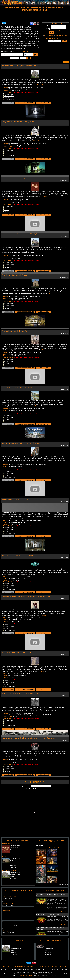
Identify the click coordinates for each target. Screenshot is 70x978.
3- (2, 908)
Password (47, 28)
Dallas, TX (8, 932)
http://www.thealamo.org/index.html (18, 298)
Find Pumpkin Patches (32, 966)
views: (14, 946)
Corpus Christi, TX (10, 919)
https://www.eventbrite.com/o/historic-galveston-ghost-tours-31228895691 (29, 715)
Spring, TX (8, 912)
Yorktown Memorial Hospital (9, 870)
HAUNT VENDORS (27, 10)
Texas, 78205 (13, 865)
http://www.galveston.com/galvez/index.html (21, 410)
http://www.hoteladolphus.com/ (17, 354)
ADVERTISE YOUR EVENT (61, 35)
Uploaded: (16, 845)
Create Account (61, 31)
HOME (6, 8)
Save (35, 962)
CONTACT (45, 10)
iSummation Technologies (26, 975)
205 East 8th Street (49, 948)
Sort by (66, 62)
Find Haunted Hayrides (20, 966)
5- (2, 921)
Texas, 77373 (13, 852)
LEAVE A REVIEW (43, 102)
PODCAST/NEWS (25, 8)
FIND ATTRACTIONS (14, 8)
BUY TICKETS (8, 102)
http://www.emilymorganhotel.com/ (18, 145)
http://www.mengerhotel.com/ (16, 522)
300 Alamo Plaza (14, 861)
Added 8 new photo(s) (63, 884)
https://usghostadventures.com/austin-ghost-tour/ (22, 761)
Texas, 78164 (13, 878)
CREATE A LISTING (48, 35)
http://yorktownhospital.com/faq (17, 89)
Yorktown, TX (9, 898)
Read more (40, 84)
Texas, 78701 (48, 952)
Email (48, 26)
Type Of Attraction (25, 786)
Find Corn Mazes (43, 966)
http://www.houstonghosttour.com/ (18, 201)
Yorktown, (12, 876)
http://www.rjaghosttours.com (16, 578)
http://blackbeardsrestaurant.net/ (17, 257)
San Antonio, (13, 863)
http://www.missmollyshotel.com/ (17, 466)
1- (2, 894)
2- (2, 901)
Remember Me (53, 30)
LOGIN (51, 32)
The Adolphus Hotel (7, 931)
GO (35, 54)
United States (13, 867)
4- (2, 915)
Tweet (5, 23)
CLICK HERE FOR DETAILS (25, 102)
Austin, (46, 950)
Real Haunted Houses (53, 966)
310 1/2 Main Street (14, 847)
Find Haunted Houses (8, 966)
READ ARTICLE (64, 911)
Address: (5, 87)
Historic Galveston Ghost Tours (44, 959)
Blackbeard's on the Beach (9, 917)
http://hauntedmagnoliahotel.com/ (18, 675)
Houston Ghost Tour (7, 843)
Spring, (12, 850)
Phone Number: (7, 90)
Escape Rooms (63, 966)
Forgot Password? (62, 30)
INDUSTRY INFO (37, 10)
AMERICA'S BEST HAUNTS (37, 8)
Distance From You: (8, 92)
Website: (5, 89)
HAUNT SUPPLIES (60, 8)
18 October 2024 (39, 845)
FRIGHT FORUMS (50, 8)
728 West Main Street (15, 874)
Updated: (50, 946)
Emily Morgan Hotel (7, 903)
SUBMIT (64, 41)
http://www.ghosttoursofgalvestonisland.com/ (21, 619)
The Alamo (5, 856)
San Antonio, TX (9, 905)
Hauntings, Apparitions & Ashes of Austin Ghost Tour (50, 847)
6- (2, 928)
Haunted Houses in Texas (22, 51)
